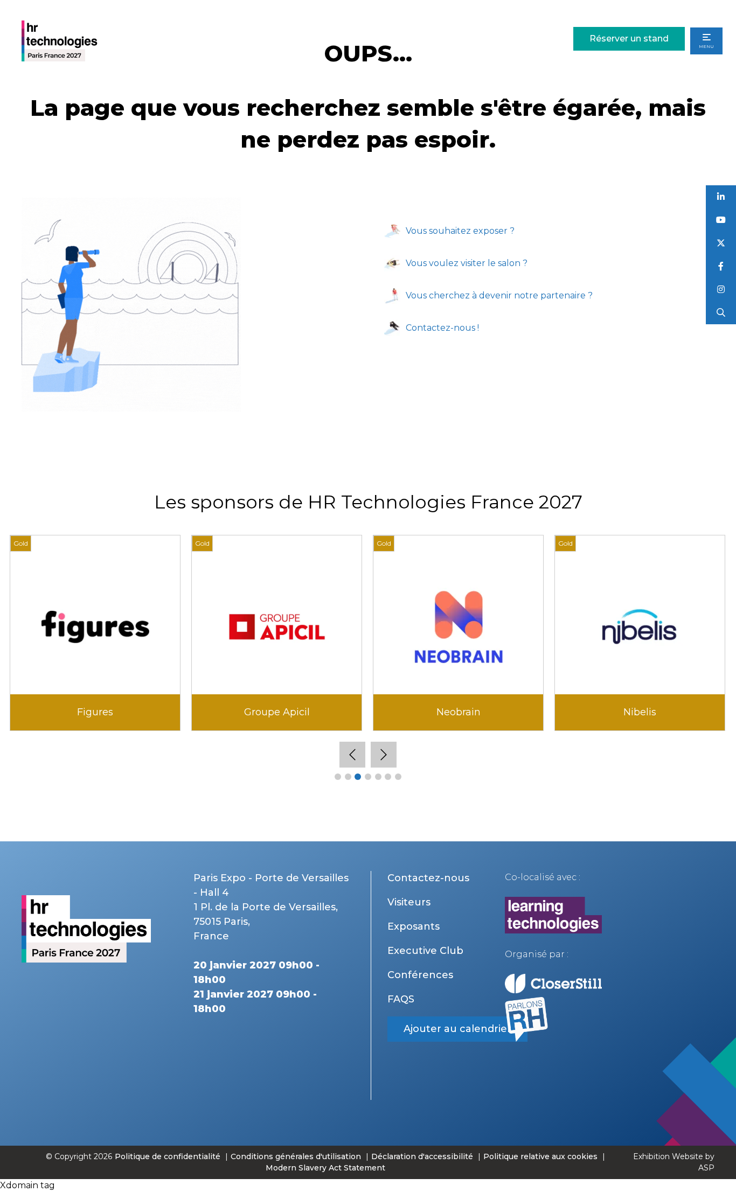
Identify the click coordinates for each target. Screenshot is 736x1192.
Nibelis (639, 712)
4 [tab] (368, 776)
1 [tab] (338, 776)
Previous (352, 755)
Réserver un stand (629, 38)
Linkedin (721, 196)
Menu (706, 46)
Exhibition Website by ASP (673, 1162)
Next (384, 755)
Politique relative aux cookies (540, 1156)
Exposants (413, 926)
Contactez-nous (428, 878)
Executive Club (425, 951)
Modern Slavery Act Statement (325, 1168)
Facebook (721, 266)
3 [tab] (358, 776)
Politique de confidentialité (169, 1156)
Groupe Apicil (277, 712)
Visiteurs (409, 902)
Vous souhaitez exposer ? (460, 231)
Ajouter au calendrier (457, 1029)
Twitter (721, 243)
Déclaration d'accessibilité (422, 1156)
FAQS (400, 999)
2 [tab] (348, 776)
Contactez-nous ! (442, 328)
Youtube (721, 220)
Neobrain (458, 712)
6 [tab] (388, 776)
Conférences (420, 975)
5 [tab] (378, 776)
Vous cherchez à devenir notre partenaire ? (499, 295)
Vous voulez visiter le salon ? (466, 263)
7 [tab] (398, 776)
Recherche (721, 312)
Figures (95, 712)
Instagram (721, 289)
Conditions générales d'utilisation (296, 1156)
